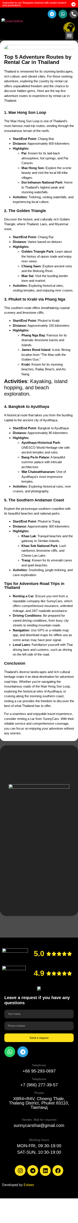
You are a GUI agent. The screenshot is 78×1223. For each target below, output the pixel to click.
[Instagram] (20, 1170)
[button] (69, 35)
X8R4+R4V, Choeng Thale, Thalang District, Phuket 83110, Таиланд (39, 1103)
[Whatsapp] (9, 1051)
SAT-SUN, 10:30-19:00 (39, 1152)
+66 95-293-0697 (39, 1071)
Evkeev (29, 1185)
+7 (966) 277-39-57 (39, 1084)
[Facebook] (57, 1170)
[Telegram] (22, 1051)
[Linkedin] (45, 1170)
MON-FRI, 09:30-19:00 (39, 1145)
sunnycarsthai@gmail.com (39, 1125)
